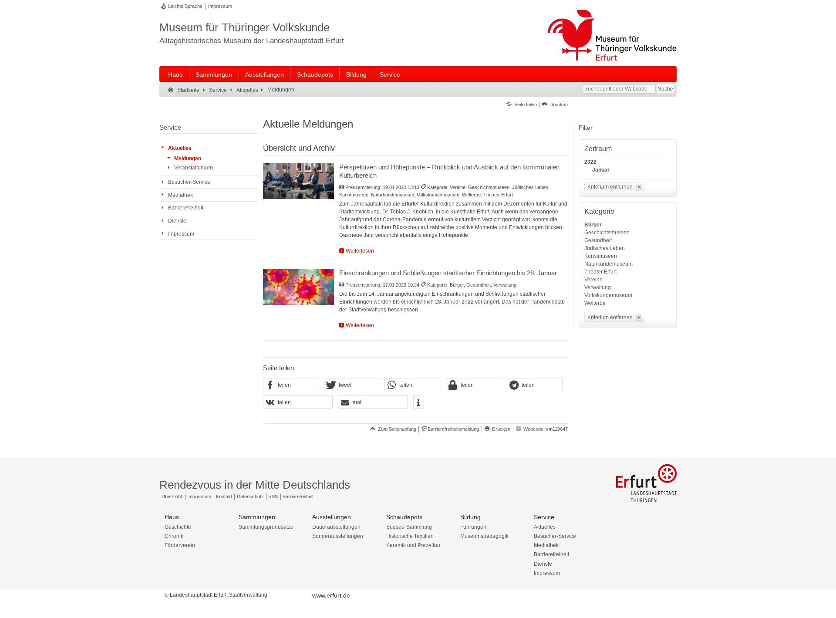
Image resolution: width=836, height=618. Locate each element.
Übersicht (172, 496)
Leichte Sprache (185, 6)
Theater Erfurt (600, 272)
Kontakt (224, 496)
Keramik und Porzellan (413, 545)
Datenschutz (250, 496)
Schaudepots (315, 74)
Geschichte (178, 527)
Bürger (593, 225)
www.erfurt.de (331, 595)
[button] (290, 385)
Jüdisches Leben (604, 248)
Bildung (356, 74)
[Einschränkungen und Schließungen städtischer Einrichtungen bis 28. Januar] (298, 287)
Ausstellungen (264, 74)
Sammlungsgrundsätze (266, 527)
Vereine (593, 280)
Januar (601, 170)
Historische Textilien (410, 536)
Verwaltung (597, 287)
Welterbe (595, 303)
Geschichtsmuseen (607, 233)
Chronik (174, 536)
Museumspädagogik (484, 536)
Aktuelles (545, 527)
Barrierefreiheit (298, 496)
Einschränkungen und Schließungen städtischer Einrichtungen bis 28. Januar (448, 273)
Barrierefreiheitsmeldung (453, 429)
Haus (175, 74)
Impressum (220, 6)
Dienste (543, 564)
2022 (590, 162)
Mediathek (546, 545)
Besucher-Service (555, 536)
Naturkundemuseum (608, 264)
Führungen (473, 527)
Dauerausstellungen (336, 527)
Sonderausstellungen (337, 536)
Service (390, 74)
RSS (273, 496)
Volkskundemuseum (608, 295)
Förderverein (180, 545)
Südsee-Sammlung (409, 527)
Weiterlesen (360, 251)
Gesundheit (598, 240)
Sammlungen (214, 74)
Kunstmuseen (600, 256)
